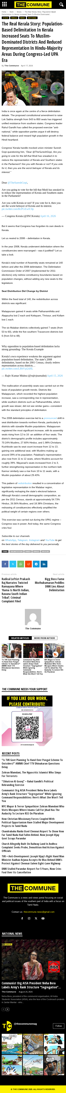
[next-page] (35, 679)
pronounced (50, 418)
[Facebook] (5, 564)
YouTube (50, 540)
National (32, 18)
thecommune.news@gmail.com (39, 912)
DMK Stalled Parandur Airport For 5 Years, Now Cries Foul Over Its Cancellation (31, 870)
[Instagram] (29, 919)
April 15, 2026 (55, 375)
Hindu (28, 551)
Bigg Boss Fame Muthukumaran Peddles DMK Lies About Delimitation (49, 584)
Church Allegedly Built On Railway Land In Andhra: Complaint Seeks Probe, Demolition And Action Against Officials (33, 847)
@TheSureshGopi (17, 182)
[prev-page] (31, 679)
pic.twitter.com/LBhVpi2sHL (17, 368)
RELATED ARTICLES (20, 638)
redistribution (25, 483)
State (11, 12)
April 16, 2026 (48, 216)
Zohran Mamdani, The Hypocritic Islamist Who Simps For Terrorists (31, 774)
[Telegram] (36, 564)
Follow (59, 1026)
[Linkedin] (44, 564)
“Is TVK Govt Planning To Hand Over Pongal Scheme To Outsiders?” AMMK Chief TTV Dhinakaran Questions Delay (11, 664)
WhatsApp (10, 540)
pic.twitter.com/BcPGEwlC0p (18, 209)
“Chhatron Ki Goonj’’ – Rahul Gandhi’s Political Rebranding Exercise (27, 783)
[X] (36, 919)
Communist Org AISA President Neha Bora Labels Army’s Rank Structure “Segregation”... (31, 985)
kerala (36, 551)
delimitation (17, 551)
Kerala (19, 12)
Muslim (45, 551)
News (22, 18)
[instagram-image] (12, 1044)
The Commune (11, 65)
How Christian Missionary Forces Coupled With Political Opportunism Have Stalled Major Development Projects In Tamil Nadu (33, 822)
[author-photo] (33, 617)
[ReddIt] (28, 564)
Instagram (34, 540)
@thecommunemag (25, 1023)
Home (4, 12)
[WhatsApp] (20, 564)
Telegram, (22, 540)
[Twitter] (12, 564)
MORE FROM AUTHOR (44, 638)
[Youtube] (43, 919)
